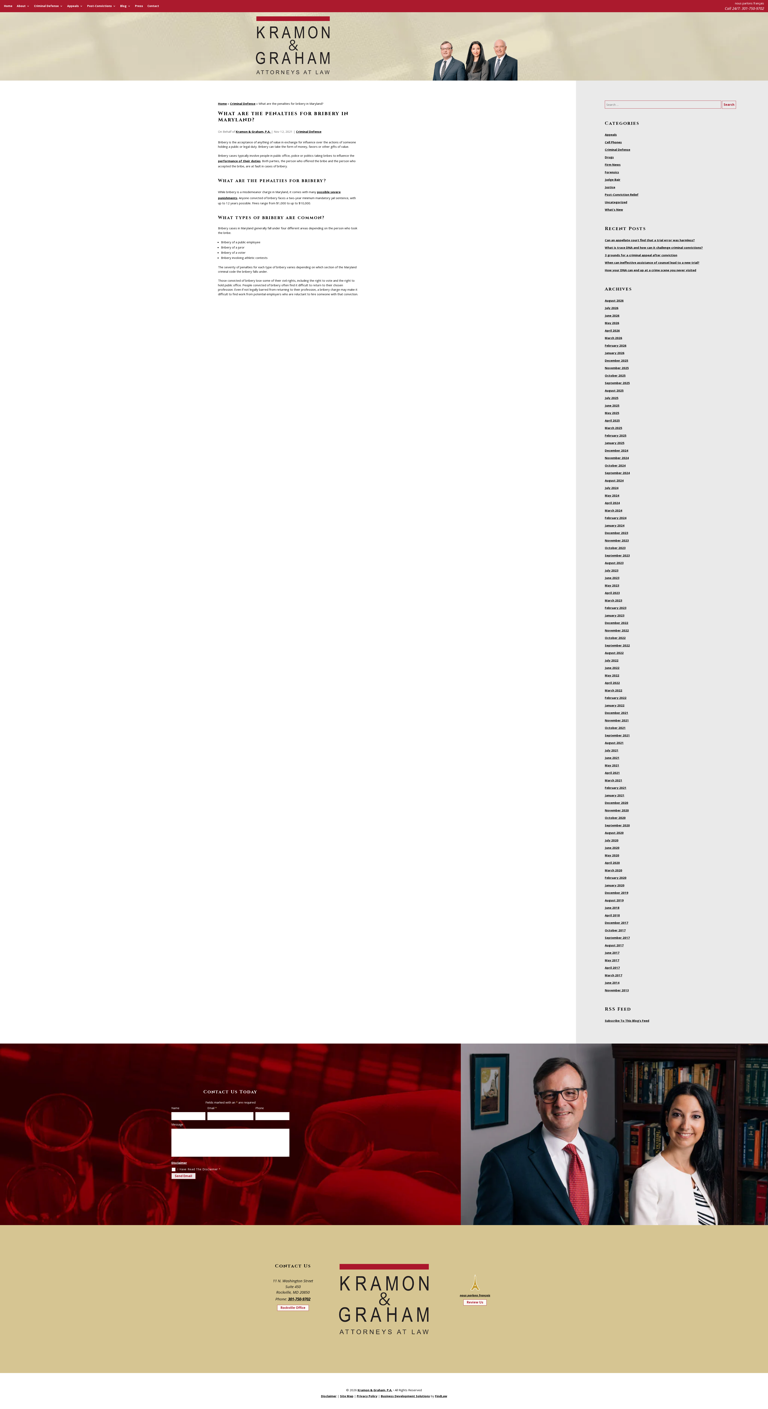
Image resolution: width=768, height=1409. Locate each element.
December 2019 (616, 893)
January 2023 (614, 615)
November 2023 (617, 540)
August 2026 (614, 300)
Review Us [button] (475, 1302)
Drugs (609, 157)
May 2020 (612, 855)
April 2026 (612, 330)
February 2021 (615, 788)
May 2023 (612, 585)
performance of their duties (239, 161)
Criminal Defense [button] (46, 6)
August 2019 (614, 900)
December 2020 (616, 803)
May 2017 (612, 960)
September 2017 (617, 938)
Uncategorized (616, 202)
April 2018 (612, 915)
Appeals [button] (73, 6)
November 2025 (617, 368)
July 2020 (611, 840)
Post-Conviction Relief (621, 195)
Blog (123, 6)
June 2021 (612, 758)
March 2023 (613, 600)
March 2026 (613, 338)
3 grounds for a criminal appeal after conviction (641, 255)
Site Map (346, 1396)
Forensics (612, 172)
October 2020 (615, 818)
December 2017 (616, 923)
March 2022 (613, 690)
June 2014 (612, 983)
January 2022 (614, 705)
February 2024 (615, 518)
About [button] (21, 6)
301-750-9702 (753, 8)
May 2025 (612, 413)
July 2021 (611, 750)
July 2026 (611, 308)
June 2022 (612, 668)
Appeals (611, 135)
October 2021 (615, 728)
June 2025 (612, 405)
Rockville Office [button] (293, 1307)
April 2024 (612, 503)
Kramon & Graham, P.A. (253, 132)
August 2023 (614, 563)
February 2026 (615, 345)
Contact (153, 6)
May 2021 (612, 765)
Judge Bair (612, 180)
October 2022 (615, 638)
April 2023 (612, 593)
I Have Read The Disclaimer (199, 1169)
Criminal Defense (308, 132)
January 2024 (614, 525)
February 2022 (615, 698)
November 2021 (617, 720)
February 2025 (615, 435)
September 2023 (617, 555)
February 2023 (615, 608)
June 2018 (612, 908)
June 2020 (612, 848)
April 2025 (612, 420)
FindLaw (441, 1396)
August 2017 (614, 945)
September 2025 (617, 383)
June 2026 (612, 315)
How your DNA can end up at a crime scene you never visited (650, 270)
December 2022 (616, 623)
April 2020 (612, 863)
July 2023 (611, 570)
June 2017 (612, 953)
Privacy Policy (367, 1396)
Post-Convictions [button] (99, 6)
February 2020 (615, 878)
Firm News (613, 165)
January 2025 (614, 443)
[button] (764, 1380)
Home (8, 6)
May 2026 (612, 323)
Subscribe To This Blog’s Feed (627, 1021)
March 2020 (613, 870)
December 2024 (616, 450)
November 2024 (617, 458)
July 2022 (611, 660)
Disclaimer (179, 1163)
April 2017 (612, 968)
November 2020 (617, 810)
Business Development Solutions (405, 1396)
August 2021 (614, 743)
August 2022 (614, 653)
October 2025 (615, 375)
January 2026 (614, 353)
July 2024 (611, 488)
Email (212, 1108)
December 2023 (616, 533)
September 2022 (617, 645)
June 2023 (612, 578)
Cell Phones (613, 142)
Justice (610, 187)
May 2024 (612, 495)
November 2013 (617, 990)
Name (175, 1108)
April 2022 (612, 683)
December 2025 (616, 360)
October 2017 (615, 930)
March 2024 (613, 510)
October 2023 (615, 548)
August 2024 (614, 480)
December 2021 (616, 713)
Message (177, 1124)
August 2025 (614, 390)
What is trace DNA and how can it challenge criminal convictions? (654, 247)
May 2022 (612, 675)
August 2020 (614, 833)
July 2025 (611, 398)
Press (139, 6)
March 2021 (613, 780)
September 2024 (617, 473)
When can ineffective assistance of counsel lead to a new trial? (652, 262)
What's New (614, 210)
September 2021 (617, 735)
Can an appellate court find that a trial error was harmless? (650, 240)
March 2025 (613, 428)
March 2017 (613, 975)
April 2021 (612, 773)
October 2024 (615, 465)
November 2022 (617, 630)
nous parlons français (475, 1295)
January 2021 (614, 795)
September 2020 (617, 825)
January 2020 (614, 885)
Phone (259, 1108)
